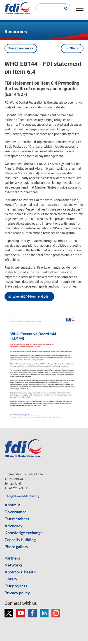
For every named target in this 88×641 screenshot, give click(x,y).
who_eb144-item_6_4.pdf (30, 296)
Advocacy (14, 525)
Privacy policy (17, 592)
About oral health (20, 571)
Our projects (16, 585)
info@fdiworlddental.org (22, 496)
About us (13, 504)
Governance (16, 511)
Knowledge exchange (24, 532)
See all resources (20, 48)
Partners (12, 557)
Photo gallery (16, 546)
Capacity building (20, 539)
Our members (17, 518)
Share (74, 48)
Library (11, 578)
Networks (14, 564)
